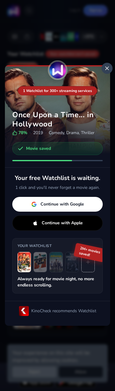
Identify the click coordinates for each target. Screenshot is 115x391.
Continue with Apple (62, 223)
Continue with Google (62, 204)
